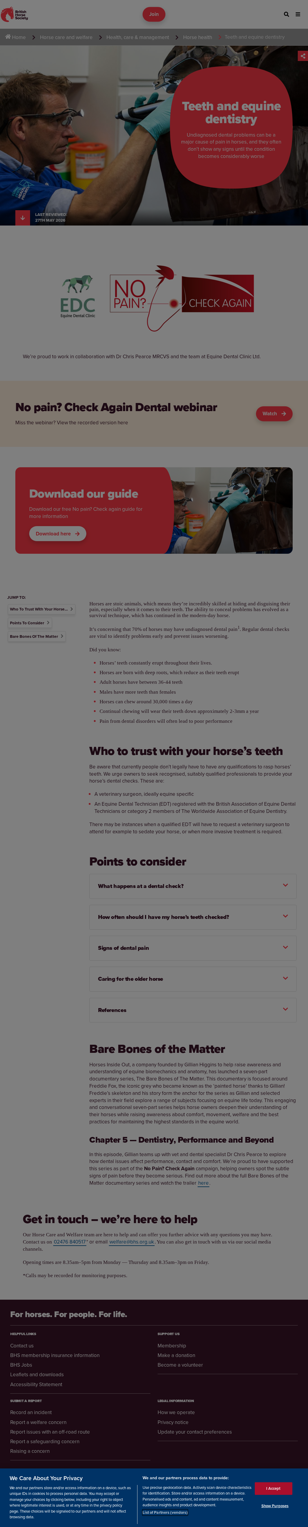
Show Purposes (275, 1506)
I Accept (273, 1488)
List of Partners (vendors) (165, 1512)
